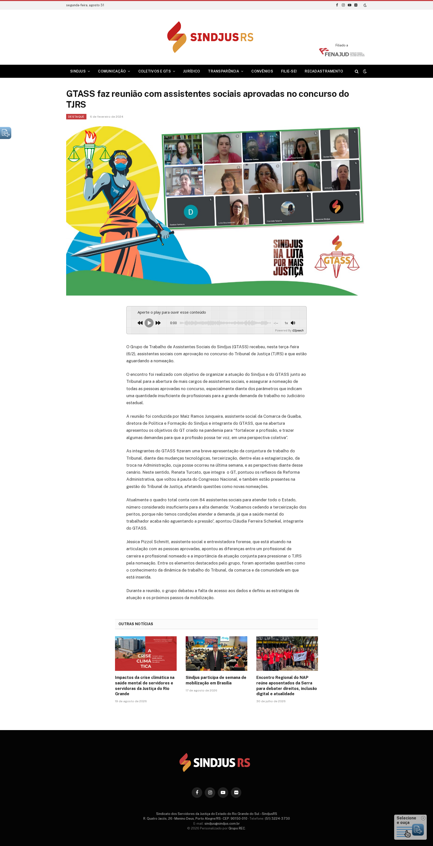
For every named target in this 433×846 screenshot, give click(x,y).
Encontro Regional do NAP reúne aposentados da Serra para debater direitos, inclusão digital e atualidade (286, 685)
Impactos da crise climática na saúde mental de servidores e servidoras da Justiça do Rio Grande (144, 685)
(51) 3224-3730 (277, 818)
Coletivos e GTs (154, 71)
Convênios (262, 71)
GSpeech (297, 330)
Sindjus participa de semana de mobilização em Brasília (216, 680)
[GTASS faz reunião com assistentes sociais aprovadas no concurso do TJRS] (216, 211)
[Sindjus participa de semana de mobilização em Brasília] (216, 653)
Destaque (76, 116)
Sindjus (78, 71)
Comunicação (112, 71)
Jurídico (191, 71)
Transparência (223, 71)
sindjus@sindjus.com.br (222, 823)
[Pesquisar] (357, 71)
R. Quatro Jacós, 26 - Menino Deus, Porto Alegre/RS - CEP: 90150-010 (195, 818)
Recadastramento (324, 71)
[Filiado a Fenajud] (342, 54)
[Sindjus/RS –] (216, 37)
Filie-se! (289, 71)
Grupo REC (237, 828)
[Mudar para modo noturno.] (364, 5)
